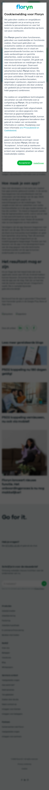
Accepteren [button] (24, 163)
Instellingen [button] (39, 163)
